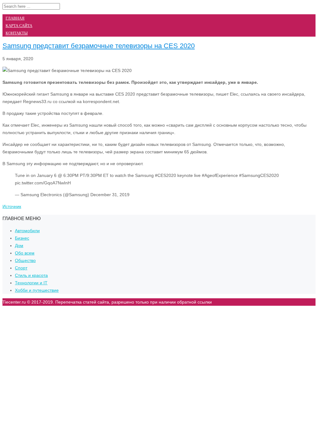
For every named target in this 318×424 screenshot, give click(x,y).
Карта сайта (19, 26)
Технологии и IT (31, 282)
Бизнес (22, 238)
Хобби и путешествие (37, 290)
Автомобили (27, 230)
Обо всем (24, 252)
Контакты (17, 33)
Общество (25, 260)
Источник (11, 206)
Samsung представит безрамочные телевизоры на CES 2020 (98, 46)
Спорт (21, 267)
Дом (19, 245)
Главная (15, 18)
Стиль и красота (31, 275)
